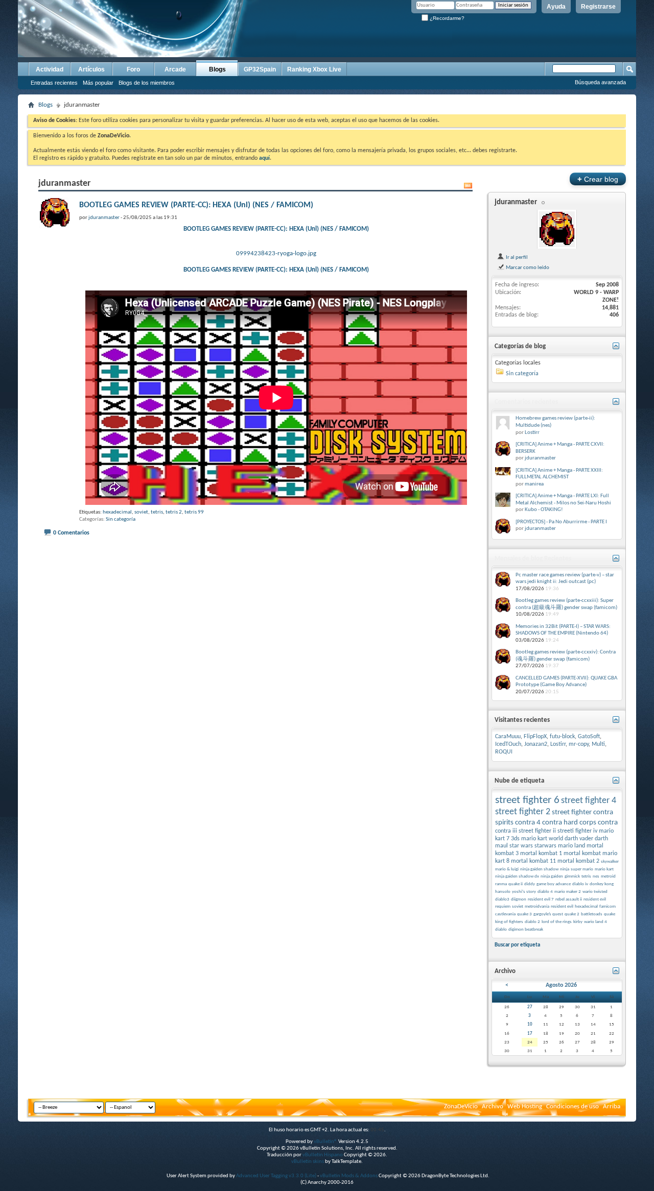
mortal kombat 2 (578, 861)
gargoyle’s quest (548, 914)
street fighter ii (537, 831)
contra (608, 823)
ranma (501, 884)
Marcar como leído (527, 267)
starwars (545, 846)
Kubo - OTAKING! (544, 510)
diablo (501, 929)
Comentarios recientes (526, 402)
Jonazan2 (535, 744)
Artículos (91, 69)
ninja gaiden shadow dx (517, 876)
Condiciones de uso (572, 1106)
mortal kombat (582, 853)
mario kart (604, 869)
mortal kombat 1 (541, 853)
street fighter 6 (527, 800)
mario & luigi (507, 869)
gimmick (572, 876)
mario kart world (542, 839)
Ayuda (556, 6)
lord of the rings (557, 921)
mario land (571, 846)
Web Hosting (524, 1106)
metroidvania (537, 906)
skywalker (610, 861)
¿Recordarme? (446, 18)
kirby (577, 921)
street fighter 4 (588, 801)
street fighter (572, 812)
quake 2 (572, 914)
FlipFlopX (535, 737)
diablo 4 (545, 891)
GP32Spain (260, 69)
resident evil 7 (541, 899)
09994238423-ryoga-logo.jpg (276, 253)
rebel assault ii (568, 899)
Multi (598, 744)
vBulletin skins (307, 1161)
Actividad (49, 69)
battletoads (591, 914)
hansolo (502, 891)
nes (596, 876)
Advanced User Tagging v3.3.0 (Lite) (276, 1176)
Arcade (175, 69)
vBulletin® (325, 1142)
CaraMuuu (508, 737)
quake (609, 914)
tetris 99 (194, 512)
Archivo (492, 1106)
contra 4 (528, 823)
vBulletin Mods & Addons (349, 1176)
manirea (534, 484)
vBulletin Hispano (322, 1155)
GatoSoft (589, 737)
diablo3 (502, 899)
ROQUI (503, 752)
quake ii (515, 884)
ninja (564, 869)
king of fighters (509, 921)
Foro (133, 69)
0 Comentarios (71, 533)
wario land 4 (595, 921)
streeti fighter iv (577, 831)
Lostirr (532, 432)
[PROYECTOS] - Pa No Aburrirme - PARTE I (561, 522)
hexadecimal (117, 512)
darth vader (579, 839)
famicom (607, 906)
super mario (582, 869)
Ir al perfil (516, 257)
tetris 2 (174, 512)
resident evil (562, 906)
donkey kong (602, 884)
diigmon (518, 899)
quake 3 (524, 914)
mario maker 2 (567, 891)
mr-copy (579, 744)
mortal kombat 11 (533, 861)
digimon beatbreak (525, 929)
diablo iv (580, 884)
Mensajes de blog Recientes (533, 558)
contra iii (506, 831)
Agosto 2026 (561, 985)
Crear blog (597, 179)
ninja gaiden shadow (539, 869)
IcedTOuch (508, 744)
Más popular (98, 83)
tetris (157, 512)
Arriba (611, 1106)
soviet (141, 512)
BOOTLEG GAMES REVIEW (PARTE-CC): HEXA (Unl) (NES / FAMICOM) (196, 205)
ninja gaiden (552, 876)
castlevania (505, 914)
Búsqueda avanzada (600, 82)
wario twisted (595, 891)
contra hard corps (569, 823)
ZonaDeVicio (461, 1106)
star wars (521, 846)
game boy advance (553, 884)
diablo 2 (532, 921)
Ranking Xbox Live (314, 69)
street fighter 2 (522, 812)
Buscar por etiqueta (517, 945)
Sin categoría (120, 519)
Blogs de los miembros (147, 83)
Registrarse (598, 6)
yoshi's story (524, 891)
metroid (608, 876)
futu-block (562, 737)
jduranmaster (516, 202)
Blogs (217, 69)
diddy (529, 884)
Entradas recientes (54, 83)
